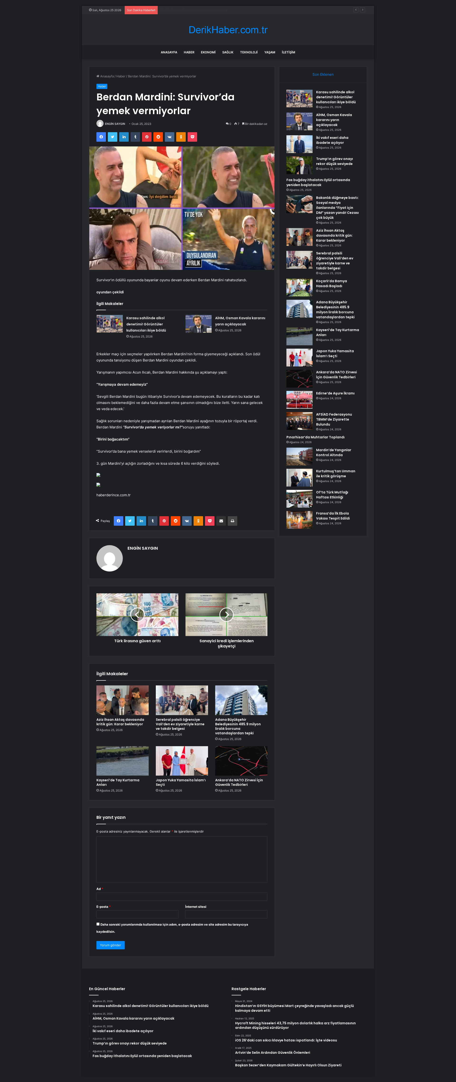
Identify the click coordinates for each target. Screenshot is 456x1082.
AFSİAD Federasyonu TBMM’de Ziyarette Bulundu (334, 419)
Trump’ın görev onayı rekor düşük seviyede (334, 161)
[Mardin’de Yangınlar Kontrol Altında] (299, 456)
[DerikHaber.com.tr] (228, 30)
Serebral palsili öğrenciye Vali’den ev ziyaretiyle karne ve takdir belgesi (180, 724)
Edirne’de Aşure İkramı (335, 393)
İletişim (288, 52)
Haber (189, 52)
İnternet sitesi (195, 907)
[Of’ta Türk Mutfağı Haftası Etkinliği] (299, 499)
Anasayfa (169, 52)
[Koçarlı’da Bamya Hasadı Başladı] (299, 287)
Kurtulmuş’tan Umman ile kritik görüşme (335, 473)
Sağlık (227, 52)
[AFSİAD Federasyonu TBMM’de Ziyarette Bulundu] (299, 421)
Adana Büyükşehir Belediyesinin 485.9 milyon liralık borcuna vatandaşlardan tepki (238, 726)
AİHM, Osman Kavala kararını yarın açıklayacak (334, 119)
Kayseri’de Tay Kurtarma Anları (117, 782)
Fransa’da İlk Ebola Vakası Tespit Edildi (333, 516)
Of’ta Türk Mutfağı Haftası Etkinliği (332, 495)
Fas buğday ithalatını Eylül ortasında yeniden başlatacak (318, 182)
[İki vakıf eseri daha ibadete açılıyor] (299, 144)
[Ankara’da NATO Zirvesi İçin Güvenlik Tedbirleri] (241, 761)
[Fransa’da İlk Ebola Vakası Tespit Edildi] (299, 520)
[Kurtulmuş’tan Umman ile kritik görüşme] (299, 478)
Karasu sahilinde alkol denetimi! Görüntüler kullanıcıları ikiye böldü (146, 324)
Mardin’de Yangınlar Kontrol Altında (333, 452)
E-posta (103, 907)
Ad (99, 889)
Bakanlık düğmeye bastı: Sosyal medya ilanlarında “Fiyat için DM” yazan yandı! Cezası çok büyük (337, 207)
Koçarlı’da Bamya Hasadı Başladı (331, 283)
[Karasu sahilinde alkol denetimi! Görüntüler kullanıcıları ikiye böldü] (110, 323)
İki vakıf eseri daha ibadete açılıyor (185, 10)
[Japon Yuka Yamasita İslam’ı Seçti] (182, 761)
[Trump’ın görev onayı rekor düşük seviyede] (299, 165)
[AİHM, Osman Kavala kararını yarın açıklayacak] (198, 324)
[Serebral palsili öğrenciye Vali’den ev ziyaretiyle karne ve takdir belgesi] (182, 700)
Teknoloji (249, 52)
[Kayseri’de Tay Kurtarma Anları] (122, 761)
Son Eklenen (323, 74)
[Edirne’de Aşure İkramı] (299, 400)
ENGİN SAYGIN (115, 124)
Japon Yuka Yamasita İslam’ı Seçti (181, 782)
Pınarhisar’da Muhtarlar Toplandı (315, 437)
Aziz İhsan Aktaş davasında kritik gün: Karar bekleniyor (120, 721)
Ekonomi (208, 52)
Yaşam (269, 52)
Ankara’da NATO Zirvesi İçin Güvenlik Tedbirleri (239, 782)
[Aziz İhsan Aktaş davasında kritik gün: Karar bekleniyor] (122, 700)
